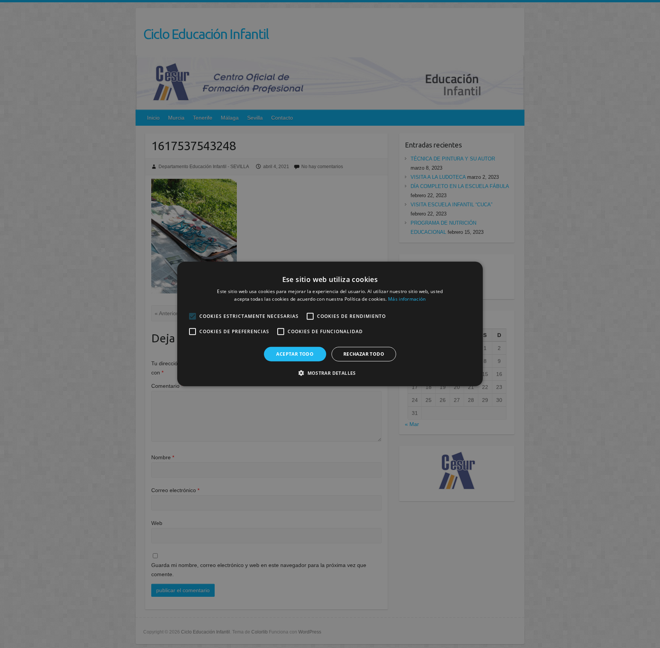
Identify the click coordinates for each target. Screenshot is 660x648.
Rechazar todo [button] (363, 354)
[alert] (330, 324)
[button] (330, 373)
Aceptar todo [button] (295, 354)
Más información (407, 299)
